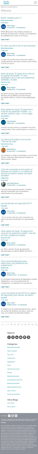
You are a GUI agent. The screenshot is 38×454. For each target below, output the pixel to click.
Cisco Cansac (11, 406)
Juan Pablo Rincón (13, 183)
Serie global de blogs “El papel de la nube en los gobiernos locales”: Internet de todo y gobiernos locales (18, 233)
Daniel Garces (11, 149)
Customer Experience (13, 394)
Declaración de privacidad (8, 420)
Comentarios (10, 419)
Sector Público (11, 390)
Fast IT (9, 365)
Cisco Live (10, 354)
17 (8, 324)
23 (29, 324)
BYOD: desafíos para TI (11, 18)
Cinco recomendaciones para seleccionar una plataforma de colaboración (14, 263)
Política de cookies (19, 420)
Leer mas (4, 39)
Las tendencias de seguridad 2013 (16, 203)
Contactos (3, 419)
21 (22, 324)
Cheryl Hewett (11, 121)
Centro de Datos (12, 351)
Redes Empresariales (13, 383)
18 (11, 324)
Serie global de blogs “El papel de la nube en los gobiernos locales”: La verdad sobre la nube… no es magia (17, 112)
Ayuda (15, 419)
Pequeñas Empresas (13, 376)
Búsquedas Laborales (13, 347)
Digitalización (11, 361)
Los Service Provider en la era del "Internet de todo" (15, 141)
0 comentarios (20, 27)
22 (25, 324)
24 (32, 324)
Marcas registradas (30, 420)
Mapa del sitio (21, 419)
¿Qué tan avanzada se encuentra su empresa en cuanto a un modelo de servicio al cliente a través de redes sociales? (17, 172)
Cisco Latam (11, 25)
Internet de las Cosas (13, 369)
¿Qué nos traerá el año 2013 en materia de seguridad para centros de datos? (18, 294)
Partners (9, 372)
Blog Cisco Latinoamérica (9, 7)
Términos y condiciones (31, 419)
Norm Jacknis (11, 87)
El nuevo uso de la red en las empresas (18, 46)
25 (36, 324)
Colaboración (11, 358)
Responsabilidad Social (14, 387)
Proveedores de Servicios (14, 380)
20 (18, 324)
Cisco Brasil (10, 403)
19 (15, 324)
